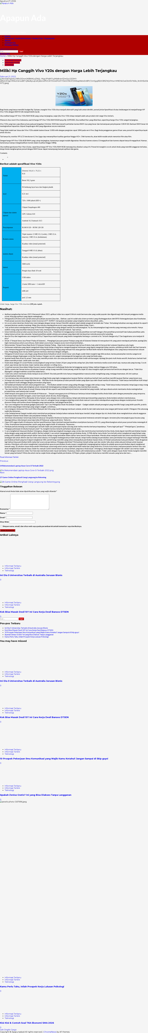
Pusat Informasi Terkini (9, 457)
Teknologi (9, 65)
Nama (3, 513)
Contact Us (10, 43)
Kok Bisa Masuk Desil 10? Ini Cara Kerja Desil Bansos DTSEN (34, 612)
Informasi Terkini (30, 38)
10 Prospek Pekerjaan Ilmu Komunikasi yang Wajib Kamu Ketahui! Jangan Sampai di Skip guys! (42, 632)
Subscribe (5, 54)
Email (3, 517)
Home (8, 36)
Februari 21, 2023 (8, 76)
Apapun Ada (23, 18)
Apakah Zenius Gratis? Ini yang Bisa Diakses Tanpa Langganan (29, 634)
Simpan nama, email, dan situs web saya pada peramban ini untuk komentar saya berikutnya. (42, 526)
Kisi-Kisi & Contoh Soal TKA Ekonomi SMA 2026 (27, 1023)
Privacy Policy (11, 45)
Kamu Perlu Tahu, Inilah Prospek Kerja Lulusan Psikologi (27, 637)
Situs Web (4, 522)
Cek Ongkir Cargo (8, 1030)
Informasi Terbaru (13, 60)
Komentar (5, 509)
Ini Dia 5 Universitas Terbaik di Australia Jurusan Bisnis (31, 575)
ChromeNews (50, 1032)
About (8, 41)
